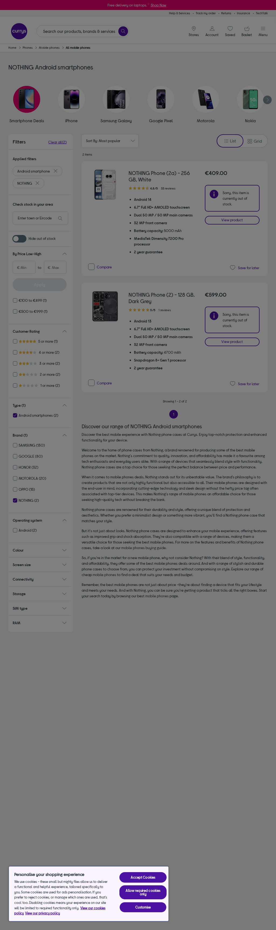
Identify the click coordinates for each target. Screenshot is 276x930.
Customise (143, 907)
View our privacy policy (42, 913)
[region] (89, 893)
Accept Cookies (143, 877)
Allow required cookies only (143, 892)
